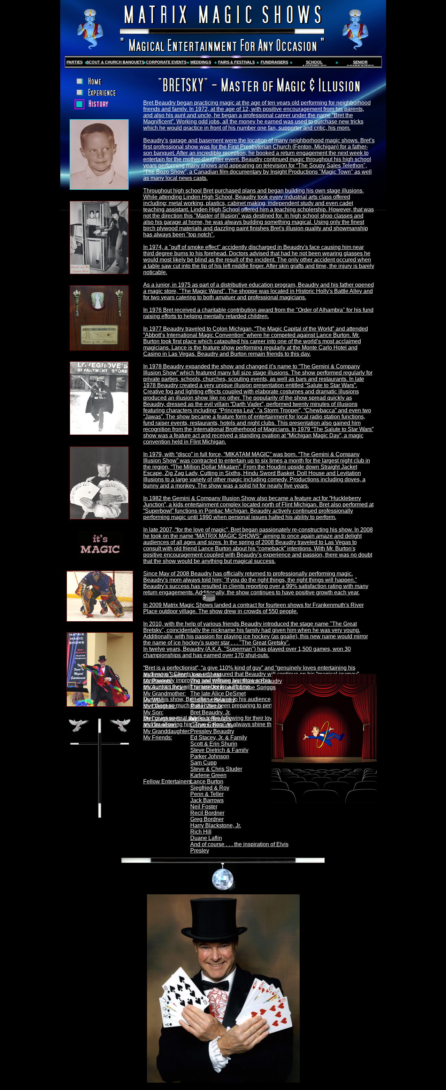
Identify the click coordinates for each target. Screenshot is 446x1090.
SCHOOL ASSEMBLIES (314, 64)
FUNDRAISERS (274, 62)
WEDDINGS (200, 62)
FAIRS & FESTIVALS (236, 62)
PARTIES (75, 62)
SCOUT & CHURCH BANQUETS (115, 62)
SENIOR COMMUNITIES (360, 64)
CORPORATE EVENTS (166, 62)
